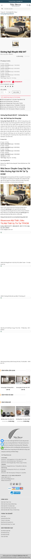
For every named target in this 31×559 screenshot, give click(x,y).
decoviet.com (8, 480)
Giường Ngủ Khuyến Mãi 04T (8, 121)
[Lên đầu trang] (28, 548)
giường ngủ (24, 212)
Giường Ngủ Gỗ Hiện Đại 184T (23, 387)
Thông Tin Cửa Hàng (5, 520)
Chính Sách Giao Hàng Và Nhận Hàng (8, 504)
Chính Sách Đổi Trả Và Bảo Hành (8, 505)
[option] (15, 26)
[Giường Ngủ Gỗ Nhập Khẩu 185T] (8, 380)
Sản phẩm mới (6, 402)
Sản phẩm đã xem (7, 395)
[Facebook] (11, 484)
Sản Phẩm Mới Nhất (5, 534)
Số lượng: (4, 89)
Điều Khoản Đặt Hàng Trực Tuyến (8, 524)
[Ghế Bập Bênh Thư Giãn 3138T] (23, 411)
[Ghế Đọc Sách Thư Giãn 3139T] (8, 411)
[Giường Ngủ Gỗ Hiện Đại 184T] (23, 380)
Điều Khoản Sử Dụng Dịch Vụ (7, 522)
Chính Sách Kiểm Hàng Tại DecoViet (8, 507)
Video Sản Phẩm (4, 536)
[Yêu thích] (27, 5)
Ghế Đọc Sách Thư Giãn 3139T (8, 419)
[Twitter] (14, 484)
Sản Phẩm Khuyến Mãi (5, 530)
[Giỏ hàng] (29, 5)
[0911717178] (2, 447)
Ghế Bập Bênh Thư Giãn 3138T (23, 419)
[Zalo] (2, 444)
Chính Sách (3, 516)
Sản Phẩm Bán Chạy (5, 532)
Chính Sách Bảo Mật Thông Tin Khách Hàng (10, 509)
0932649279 (18, 82)
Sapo (29, 557)
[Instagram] (20, 484)
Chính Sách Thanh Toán (6, 502)
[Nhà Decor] (15, 434)
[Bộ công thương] (15, 493)
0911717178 (6, 82)
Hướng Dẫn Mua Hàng (5, 518)
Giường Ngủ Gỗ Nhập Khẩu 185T (8, 387)
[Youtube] (17, 484)
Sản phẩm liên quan (8, 370)
